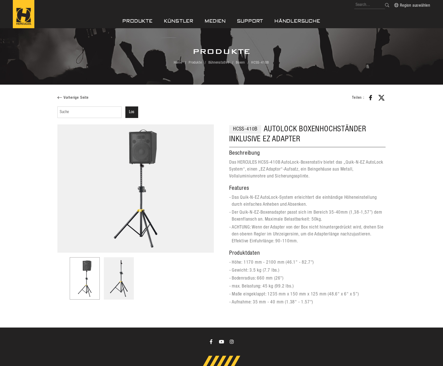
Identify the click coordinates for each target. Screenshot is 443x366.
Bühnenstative (218, 62)
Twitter (381, 98)
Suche (387, 5)
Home (178, 62)
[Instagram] (232, 341)
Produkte (138, 21)
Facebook (371, 98)
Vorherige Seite (76, 98)
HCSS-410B (260, 62)
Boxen (240, 62)
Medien (215, 21)
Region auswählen (415, 5)
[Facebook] (211, 341)
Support (250, 21)
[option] (135, 188)
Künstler (179, 21)
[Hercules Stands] (23, 14)
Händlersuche (297, 21)
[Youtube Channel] (221, 341)
